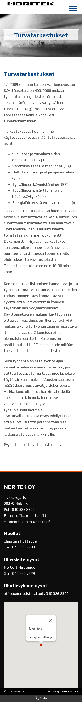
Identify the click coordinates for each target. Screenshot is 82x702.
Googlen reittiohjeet (42, 637)
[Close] (51, 620)
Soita (43, 698)
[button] (41, 644)
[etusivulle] (31, 4)
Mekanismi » (70, 691)
